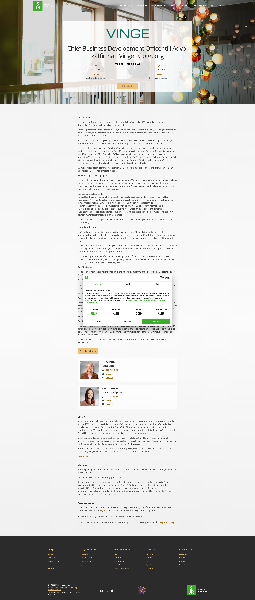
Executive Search (119, 561)
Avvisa (99, 321)
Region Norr (183, 554)
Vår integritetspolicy (55, 588)
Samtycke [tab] (97, 284)
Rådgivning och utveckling (122, 568)
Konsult (116, 554)
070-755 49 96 (112, 370)
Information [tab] (127, 284)
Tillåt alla (156, 321)
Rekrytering (117, 557)
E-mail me (110, 374)
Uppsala (149, 565)
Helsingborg (150, 568)
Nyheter (174, 6)
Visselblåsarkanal (54, 590)
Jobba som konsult (86, 557)
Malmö (148, 561)
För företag (126, 6)
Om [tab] (157, 284)
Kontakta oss (199, 6)
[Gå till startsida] (43, 6)
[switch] (116, 313)
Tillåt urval (127, 321)
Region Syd (182, 565)
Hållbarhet (51, 568)
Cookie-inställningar (70, 588)
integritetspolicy (166, 522)
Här (79, 477)
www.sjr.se (83, 456)
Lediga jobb (141, 6)
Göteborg (149, 557)
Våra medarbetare (53, 561)
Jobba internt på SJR (87, 561)
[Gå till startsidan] (197, 590)
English (212, 6)
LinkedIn (109, 404)
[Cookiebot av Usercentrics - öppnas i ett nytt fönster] (161, 277)
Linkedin (109, 378)
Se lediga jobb (126, 86)
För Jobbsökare (158, 6)
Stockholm (149, 554)
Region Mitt (183, 557)
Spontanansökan (86, 565)
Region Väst (183, 561)
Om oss (185, 6)
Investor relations (53, 565)
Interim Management (120, 565)
